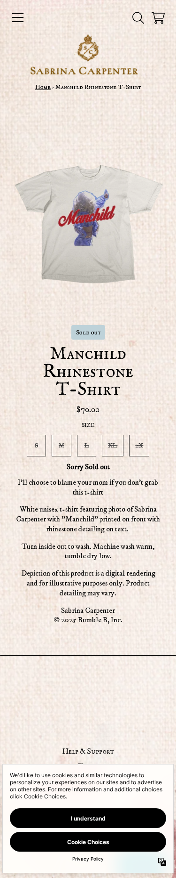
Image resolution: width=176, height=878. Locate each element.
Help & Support (88, 751)
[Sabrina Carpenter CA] (88, 54)
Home (43, 87)
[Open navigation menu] (18, 18)
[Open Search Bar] (137, 17)
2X (139, 445)
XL (112, 445)
